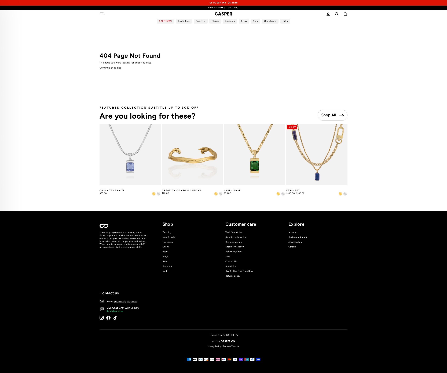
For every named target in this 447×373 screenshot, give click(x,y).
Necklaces (168, 242)
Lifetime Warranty (234, 247)
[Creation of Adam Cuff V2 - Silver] (220, 193)
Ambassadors (295, 242)
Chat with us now (129, 307)
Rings (165, 256)
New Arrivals (169, 237)
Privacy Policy (214, 346)
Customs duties (233, 242)
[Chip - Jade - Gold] (278, 193)
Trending (167, 232)
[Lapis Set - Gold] (340, 193)
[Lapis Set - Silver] (345, 193)
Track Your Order (233, 232)
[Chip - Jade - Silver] (283, 193)
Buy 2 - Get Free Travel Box (239, 271)
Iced (165, 271)
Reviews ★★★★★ (297, 237)
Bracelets (167, 266)
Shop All (329, 115)
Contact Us (231, 261)
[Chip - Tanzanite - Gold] (153, 193)
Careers (292, 247)
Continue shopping (110, 67)
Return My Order (233, 251)
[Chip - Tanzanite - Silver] (158, 193)
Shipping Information (236, 237)
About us (293, 232)
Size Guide (230, 266)
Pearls (166, 251)
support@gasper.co (125, 301)
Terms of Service (231, 346)
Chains (166, 247)
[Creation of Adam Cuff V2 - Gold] (216, 193)
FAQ (227, 256)
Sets (165, 261)
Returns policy (232, 276)
